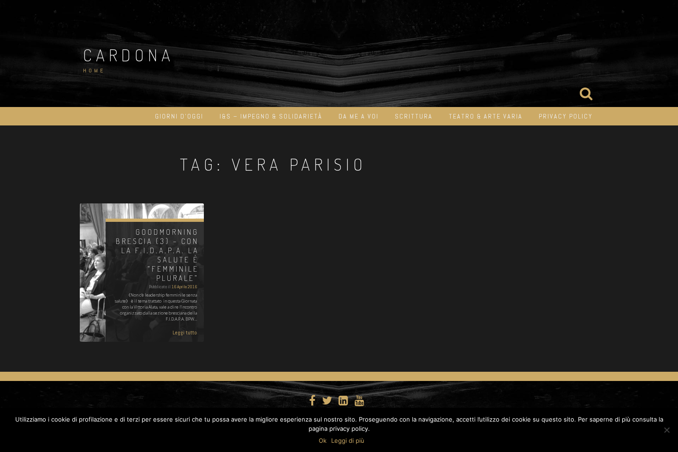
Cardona (128, 54)
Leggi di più (347, 440)
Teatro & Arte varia (486, 116)
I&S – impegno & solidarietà (271, 116)
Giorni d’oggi (179, 116)
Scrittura (414, 116)
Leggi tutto (184, 332)
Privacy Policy (566, 116)
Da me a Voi (359, 116)
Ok (323, 440)
